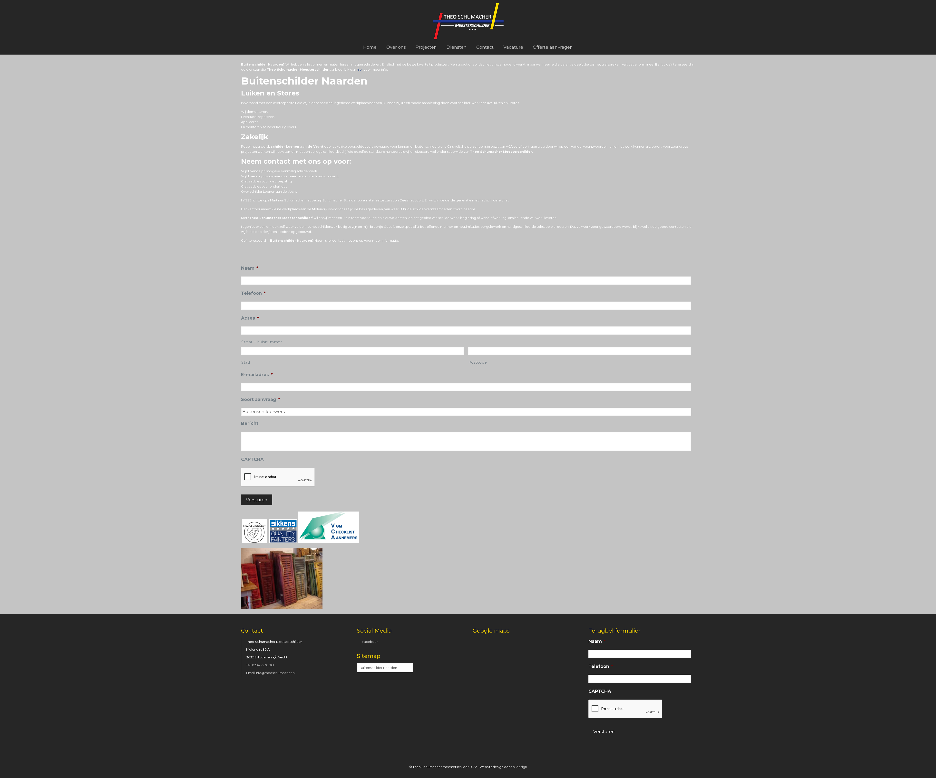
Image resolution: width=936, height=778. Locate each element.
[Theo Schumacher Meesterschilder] (468, 20)
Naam (249, 268)
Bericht (249, 423)
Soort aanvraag (260, 399)
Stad (245, 362)
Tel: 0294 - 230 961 (260, 665)
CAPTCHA (252, 459)
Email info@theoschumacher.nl (270, 673)
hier (360, 69)
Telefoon (253, 293)
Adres (250, 318)
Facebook (370, 642)
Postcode (477, 362)
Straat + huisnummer (261, 342)
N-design (520, 767)
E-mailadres (257, 374)
